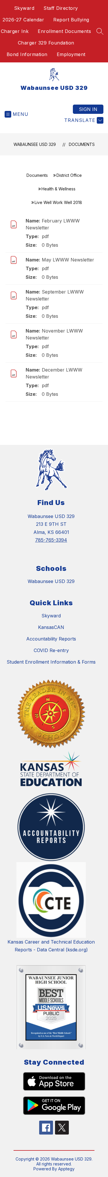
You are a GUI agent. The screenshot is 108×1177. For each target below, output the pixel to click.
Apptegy (66, 1168)
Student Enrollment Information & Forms (51, 662)
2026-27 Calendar (23, 20)
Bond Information (27, 54)
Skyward (24, 8)
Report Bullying (71, 20)
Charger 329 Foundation (46, 43)
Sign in (88, 109)
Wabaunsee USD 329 (35, 144)
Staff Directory (60, 8)
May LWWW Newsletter (68, 260)
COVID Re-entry (51, 650)
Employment (71, 54)
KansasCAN (51, 627)
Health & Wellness (58, 188)
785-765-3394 (51, 540)
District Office (69, 175)
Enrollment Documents (64, 31)
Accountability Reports (51, 639)
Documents (82, 144)
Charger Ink (15, 31)
